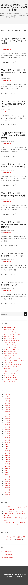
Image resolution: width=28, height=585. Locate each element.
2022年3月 (7, 431)
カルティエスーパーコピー (11, 340)
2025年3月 (7, 401)
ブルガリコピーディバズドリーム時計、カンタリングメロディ (13, 104)
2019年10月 (7, 475)
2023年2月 (7, 427)
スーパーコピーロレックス (11, 349)
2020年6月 (7, 457)
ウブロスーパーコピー (10, 330)
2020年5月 (7, 459)
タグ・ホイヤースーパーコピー (12, 358)
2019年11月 (7, 472)
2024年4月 (7, 412)
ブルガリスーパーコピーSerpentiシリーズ (12, 283)
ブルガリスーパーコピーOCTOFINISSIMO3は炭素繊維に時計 (13, 224)
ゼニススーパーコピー (10, 356)
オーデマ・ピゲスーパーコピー (12, 334)
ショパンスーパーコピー (11, 345)
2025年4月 (7, 399)
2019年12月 (7, 470)
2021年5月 (7, 436)
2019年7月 (7, 481)
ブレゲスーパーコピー (10, 375)
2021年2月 (7, 440)
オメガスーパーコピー (10, 336)
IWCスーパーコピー (9, 327)
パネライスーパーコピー (11, 362)
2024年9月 (7, 407)
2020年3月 (7, 464)
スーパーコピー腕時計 (10, 351)
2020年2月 (7, 466)
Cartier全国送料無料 (6, 552)
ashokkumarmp (7, 49)
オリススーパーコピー (10, 338)
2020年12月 (7, 444)
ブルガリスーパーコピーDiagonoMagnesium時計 (13, 194)
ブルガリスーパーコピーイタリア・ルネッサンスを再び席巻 (13, 135)
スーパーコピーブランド (11, 347)
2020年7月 (7, 455)
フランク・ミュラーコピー (11, 366)
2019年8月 (7, 479)
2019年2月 (7, 492)
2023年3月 (7, 425)
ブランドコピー (8, 369)
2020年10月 (7, 449)
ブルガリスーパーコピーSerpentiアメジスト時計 (12, 254)
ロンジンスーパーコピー (11, 382)
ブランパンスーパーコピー (11, 371)
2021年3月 (7, 438)
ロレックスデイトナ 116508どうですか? (15, 511)
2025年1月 (7, 405)
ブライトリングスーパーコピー (12, 364)
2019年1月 (7, 494)
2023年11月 (7, 416)
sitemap (19, 576)
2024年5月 (7, 409)
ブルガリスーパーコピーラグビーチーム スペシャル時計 (13, 72)
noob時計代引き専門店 (7, 557)
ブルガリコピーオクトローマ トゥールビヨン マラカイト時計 (13, 41)
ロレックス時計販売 (6, 555)
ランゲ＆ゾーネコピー (10, 377)
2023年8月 (7, 418)
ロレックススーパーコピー (11, 379)
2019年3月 (7, 490)
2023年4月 (7, 423)
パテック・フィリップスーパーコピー (14, 360)
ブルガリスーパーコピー (10, 62)
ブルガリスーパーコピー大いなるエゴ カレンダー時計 (13, 165)
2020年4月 (7, 462)
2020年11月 (7, 446)
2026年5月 (7, 394)
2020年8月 (7, 453)
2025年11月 (7, 396)
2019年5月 (7, 485)
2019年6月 (7, 483)
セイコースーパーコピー (11, 353)
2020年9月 (7, 451)
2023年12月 (7, 414)
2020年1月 (7, 468)
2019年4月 (7, 488)
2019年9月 (7, 477)
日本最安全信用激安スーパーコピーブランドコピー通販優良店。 (14, 7)
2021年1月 (7, 442)
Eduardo (19, 539)
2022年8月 (7, 429)
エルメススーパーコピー (11, 332)
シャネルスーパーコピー (11, 343)
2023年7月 (7, 420)
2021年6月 (7, 433)
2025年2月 (7, 403)
